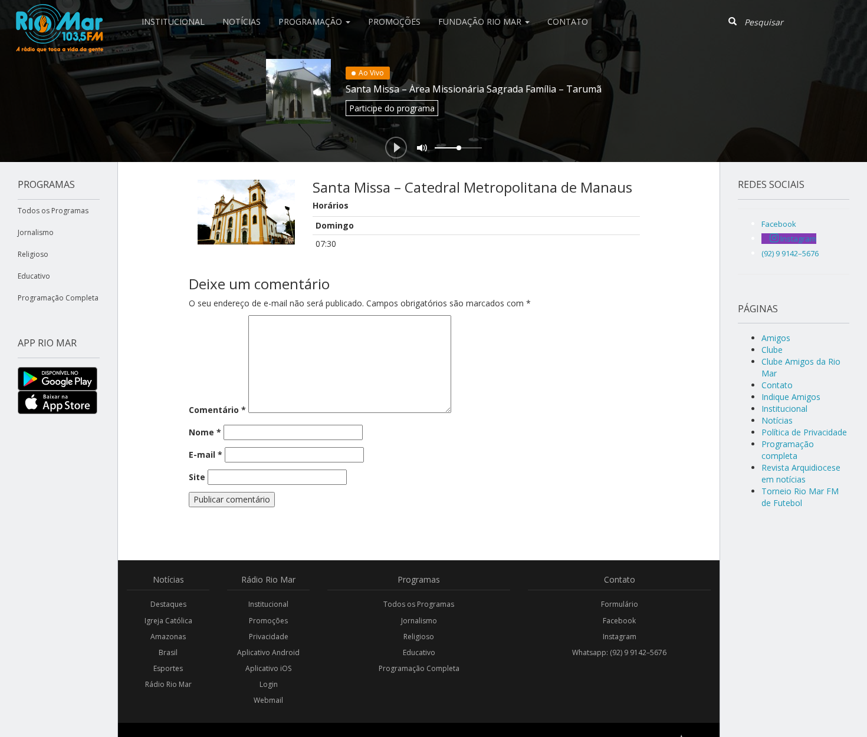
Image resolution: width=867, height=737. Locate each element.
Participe (392, 108)
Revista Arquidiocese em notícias (800, 473)
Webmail (268, 700)
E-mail (205, 454)
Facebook (619, 621)
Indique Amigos (790, 396)
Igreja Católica (168, 621)
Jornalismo (36, 232)
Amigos (775, 337)
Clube (772, 349)
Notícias (241, 21)
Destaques (168, 604)
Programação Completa (58, 298)
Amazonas (168, 637)
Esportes (168, 668)
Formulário (619, 604)
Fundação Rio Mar (481, 21)
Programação (311, 21)
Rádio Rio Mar (168, 684)
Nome (205, 432)
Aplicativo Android (268, 652)
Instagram (619, 637)
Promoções (394, 21)
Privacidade (268, 637)
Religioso (33, 254)
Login (269, 684)
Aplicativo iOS (268, 668)
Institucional (173, 21)
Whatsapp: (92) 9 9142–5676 (619, 652)
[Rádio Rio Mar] (59, 14)
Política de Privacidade (804, 432)
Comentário (217, 409)
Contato (567, 21)
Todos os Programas (53, 211)
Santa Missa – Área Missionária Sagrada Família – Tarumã (474, 88)
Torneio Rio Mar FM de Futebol (800, 496)
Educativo (34, 276)
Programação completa (787, 449)
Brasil (168, 652)
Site (197, 476)
